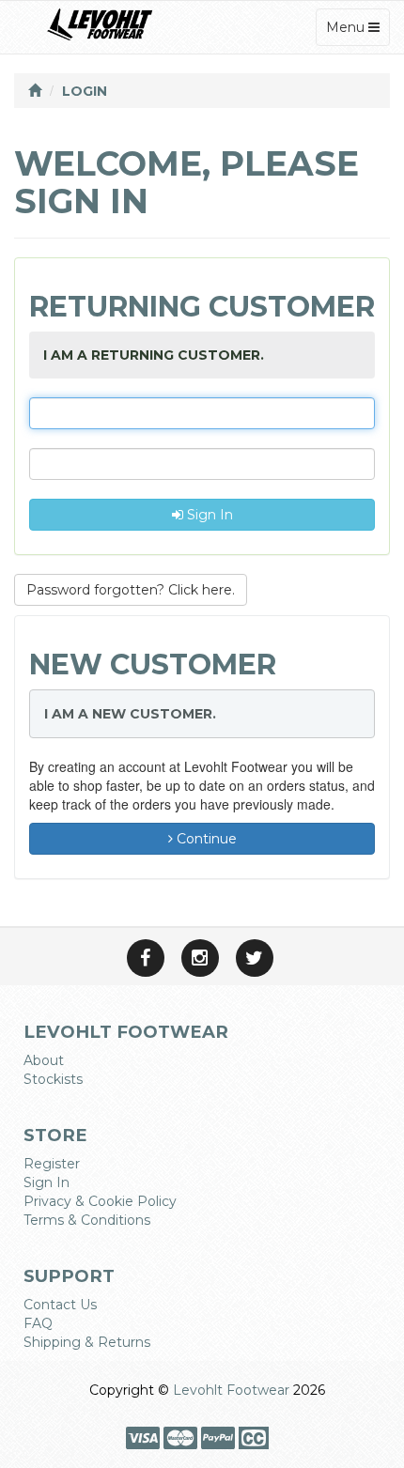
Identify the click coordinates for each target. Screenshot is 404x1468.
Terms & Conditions (86, 1220)
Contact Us (60, 1304)
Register (51, 1163)
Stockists (53, 1079)
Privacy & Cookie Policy (100, 1201)
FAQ (38, 1323)
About (43, 1060)
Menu (357, 32)
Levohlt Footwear (231, 1390)
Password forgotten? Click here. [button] (130, 589)
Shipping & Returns (86, 1342)
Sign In (208, 514)
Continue (205, 838)
